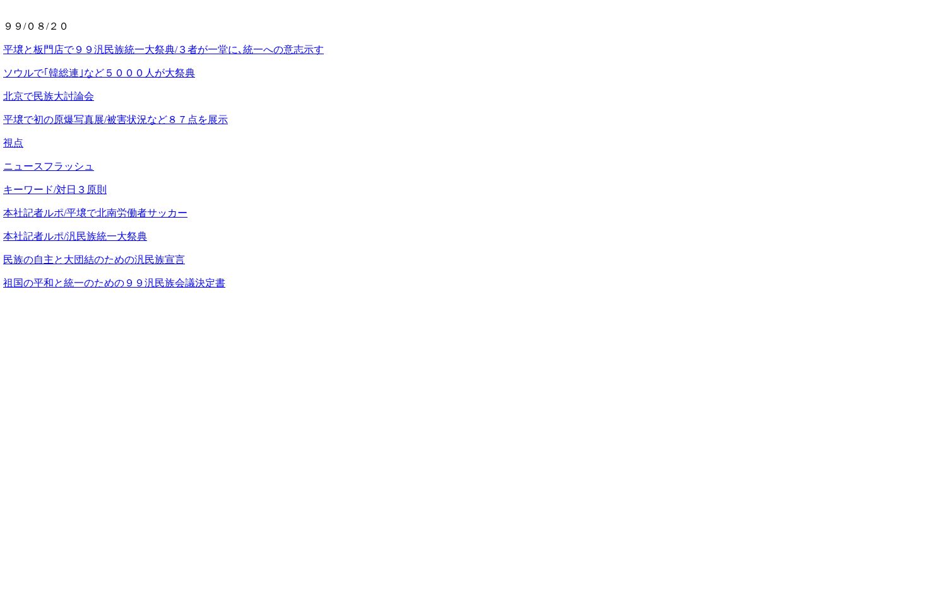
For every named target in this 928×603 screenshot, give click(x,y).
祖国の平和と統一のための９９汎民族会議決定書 (114, 283)
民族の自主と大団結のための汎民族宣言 (94, 259)
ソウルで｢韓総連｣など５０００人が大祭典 (99, 72)
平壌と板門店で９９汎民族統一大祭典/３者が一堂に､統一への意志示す (163, 49)
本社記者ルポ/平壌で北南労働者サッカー (95, 213)
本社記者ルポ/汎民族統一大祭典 (75, 236)
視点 (13, 143)
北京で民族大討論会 (48, 96)
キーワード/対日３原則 (55, 189)
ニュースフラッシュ (48, 166)
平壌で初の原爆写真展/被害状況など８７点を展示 (115, 119)
